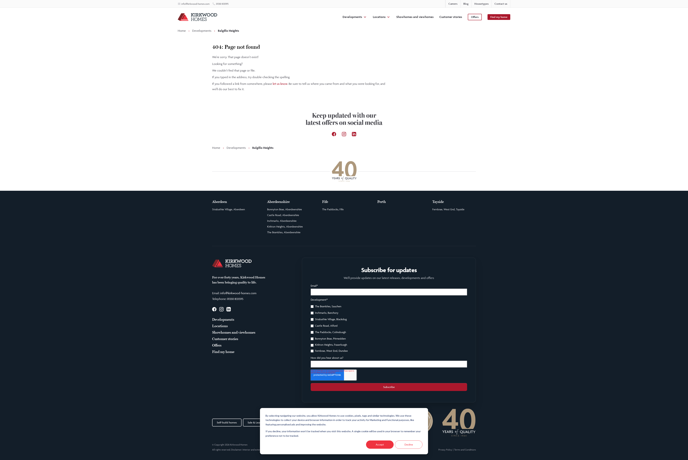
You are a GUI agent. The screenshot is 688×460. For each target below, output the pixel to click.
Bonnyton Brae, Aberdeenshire (284, 209)
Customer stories (450, 17)
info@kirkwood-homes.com (238, 293)
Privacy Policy (445, 449)
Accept (380, 444)
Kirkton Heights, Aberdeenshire (285, 226)
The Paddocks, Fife (333, 209)
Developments (352, 17)
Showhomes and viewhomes (415, 17)
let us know (280, 84)
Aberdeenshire (278, 202)
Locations (379, 17)
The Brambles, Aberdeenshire (283, 232)
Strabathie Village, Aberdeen (228, 209)
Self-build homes (227, 422)
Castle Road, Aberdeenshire (283, 215)
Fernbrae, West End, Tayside (448, 209)
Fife (325, 202)
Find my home (498, 17)
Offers (475, 17)
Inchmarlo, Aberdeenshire (282, 220)
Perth (381, 202)
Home (182, 30)
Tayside (438, 202)
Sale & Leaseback (257, 422)
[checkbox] (389, 329)
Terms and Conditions (465, 449)
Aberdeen (219, 202)
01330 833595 (235, 299)
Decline (409, 444)
